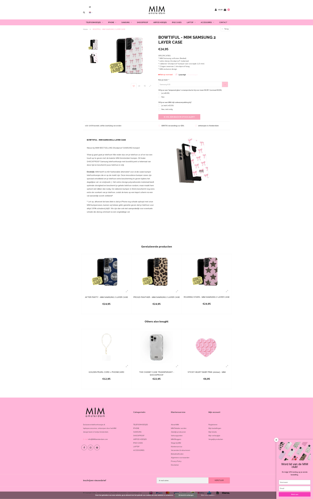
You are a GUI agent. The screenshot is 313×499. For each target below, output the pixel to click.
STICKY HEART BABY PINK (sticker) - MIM (207, 372)
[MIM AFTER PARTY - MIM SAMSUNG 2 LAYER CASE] (106, 272)
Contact (223, 22)
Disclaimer (175, 465)
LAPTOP (190, 22)
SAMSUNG (125, 22)
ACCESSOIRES (206, 22)
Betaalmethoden (177, 454)
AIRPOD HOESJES (160, 22)
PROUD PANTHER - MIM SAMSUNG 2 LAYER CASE (156, 297)
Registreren (212, 425)
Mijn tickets (212, 432)
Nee (162, 97)
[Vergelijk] (90, 7)
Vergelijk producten (215, 439)
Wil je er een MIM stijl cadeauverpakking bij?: (175, 102)
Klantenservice (176, 447)
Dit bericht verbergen (186, 495)
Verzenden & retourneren (180, 450)
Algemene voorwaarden (180, 458)
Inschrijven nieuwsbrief (94, 480)
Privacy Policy (176, 461)
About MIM (175, 425)
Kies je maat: (163, 80)
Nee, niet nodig (167, 109)
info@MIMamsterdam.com (98, 439)
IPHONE (111, 22)
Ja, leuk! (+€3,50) (167, 105)
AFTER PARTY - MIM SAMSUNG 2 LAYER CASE (106, 297)
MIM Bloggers (176, 439)
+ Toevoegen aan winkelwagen (105, 311)
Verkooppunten (177, 436)
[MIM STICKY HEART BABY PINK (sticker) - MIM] (207, 347)
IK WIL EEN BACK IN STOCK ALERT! (179, 117)
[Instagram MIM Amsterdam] (90, 447)
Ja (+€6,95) (165, 93)
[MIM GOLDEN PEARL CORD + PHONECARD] (106, 347)
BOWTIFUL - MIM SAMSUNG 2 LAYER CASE (109, 29)
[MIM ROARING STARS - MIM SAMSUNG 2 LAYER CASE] (207, 272)
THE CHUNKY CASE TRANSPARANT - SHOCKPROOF (156, 373)
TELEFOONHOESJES (93, 22)
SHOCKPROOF (142, 22)
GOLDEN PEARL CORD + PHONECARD (106, 372)
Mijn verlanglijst (214, 436)
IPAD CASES (177, 22)
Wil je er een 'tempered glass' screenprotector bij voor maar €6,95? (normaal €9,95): (190, 90)
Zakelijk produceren (178, 432)
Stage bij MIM (176, 443)
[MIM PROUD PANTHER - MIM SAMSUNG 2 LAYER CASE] (156, 272)
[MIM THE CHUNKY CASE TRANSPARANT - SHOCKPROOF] (156, 347)
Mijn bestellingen (214, 428)
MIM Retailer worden (178, 428)
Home (85, 29)
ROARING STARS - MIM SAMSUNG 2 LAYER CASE (206, 297)
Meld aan (294, 494)
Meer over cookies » (208, 495)
